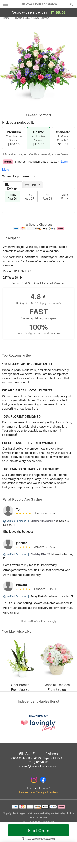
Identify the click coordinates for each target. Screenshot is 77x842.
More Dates (65, 196)
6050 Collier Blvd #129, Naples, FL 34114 (38, 758)
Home (6, 17)
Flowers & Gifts (22, 17)
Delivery (12, 187)
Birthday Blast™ (40, 554)
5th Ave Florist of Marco (38, 4)
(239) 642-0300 (38, 762)
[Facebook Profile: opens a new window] (43, 780)
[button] (68, 833)
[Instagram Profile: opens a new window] (34, 780)
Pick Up (35, 185)
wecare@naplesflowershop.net (38, 766)
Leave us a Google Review (38, 792)
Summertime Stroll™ (43, 521)
